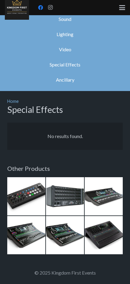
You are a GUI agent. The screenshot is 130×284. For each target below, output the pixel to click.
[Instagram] (50, 7)
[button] (122, 8)
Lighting (65, 34)
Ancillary (65, 80)
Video (65, 49)
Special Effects (65, 64)
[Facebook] (40, 7)
